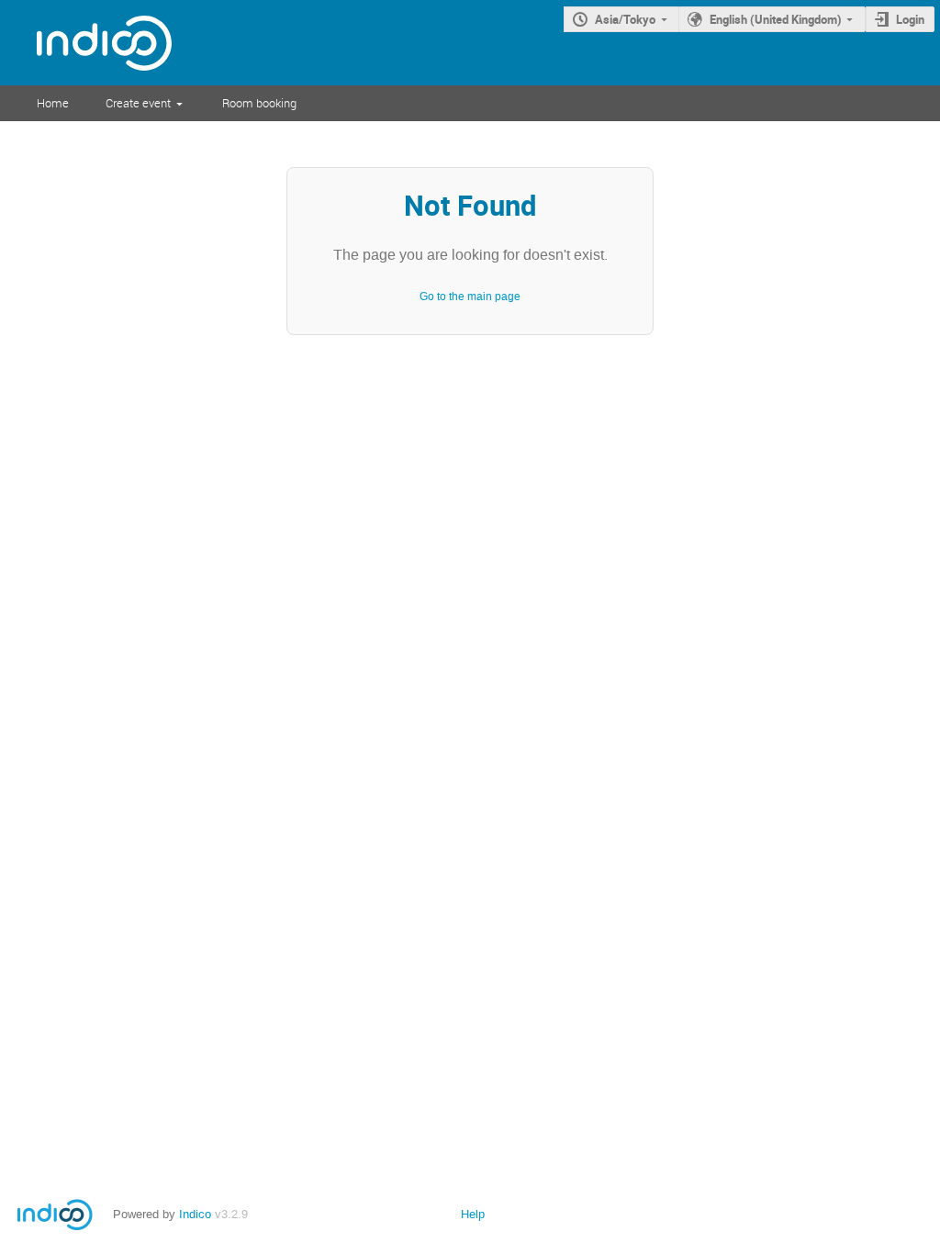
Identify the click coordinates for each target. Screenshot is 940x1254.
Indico (195, 1214)
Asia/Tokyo (625, 19)
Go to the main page (470, 296)
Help (473, 1214)
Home (53, 103)
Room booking (259, 103)
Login (910, 19)
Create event (138, 103)
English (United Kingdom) (776, 19)
